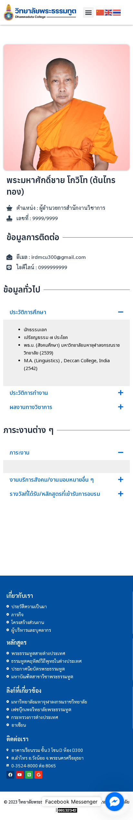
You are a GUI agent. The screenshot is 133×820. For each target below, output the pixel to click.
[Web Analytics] (67, 809)
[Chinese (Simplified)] (100, 12)
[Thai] (117, 12)
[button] (88, 12)
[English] (109, 12)
